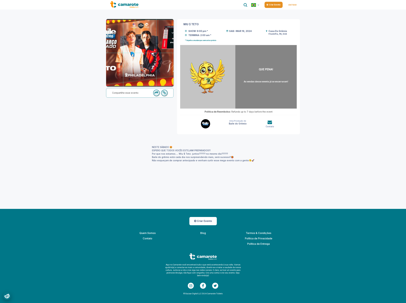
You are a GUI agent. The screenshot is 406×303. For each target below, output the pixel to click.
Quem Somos (147, 233)
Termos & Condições (258, 233)
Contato (270, 126)
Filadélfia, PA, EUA (277, 34)
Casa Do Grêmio (277, 31)
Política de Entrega (258, 243)
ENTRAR (292, 4)
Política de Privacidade (258, 238)
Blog (203, 233)
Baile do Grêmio (238, 123)
